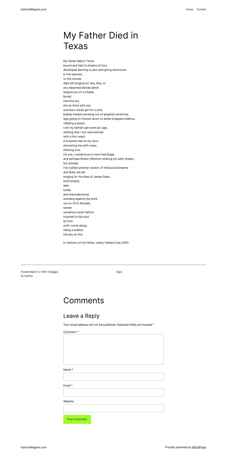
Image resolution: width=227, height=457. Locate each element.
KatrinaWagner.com (33, 9)
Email (67, 385)
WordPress (199, 447)
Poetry (54, 271)
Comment (70, 332)
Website (68, 401)
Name (68, 369)
